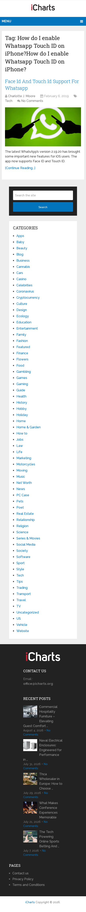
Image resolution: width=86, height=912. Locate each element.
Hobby (21, 409)
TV (18, 606)
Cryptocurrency (28, 297)
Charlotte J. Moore (21, 96)
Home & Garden (28, 427)
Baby (20, 242)
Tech (8, 101)
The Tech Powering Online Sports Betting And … (49, 839)
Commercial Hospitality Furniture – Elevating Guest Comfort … (40, 716)
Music (20, 477)
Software (23, 557)
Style (20, 569)
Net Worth (24, 483)
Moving (21, 470)
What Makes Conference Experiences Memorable (48, 810)
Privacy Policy (22, 879)
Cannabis (23, 267)
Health (21, 396)
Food (20, 365)
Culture (21, 304)
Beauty (21, 248)
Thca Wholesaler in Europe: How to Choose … (50, 781)
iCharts (30, 902)
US (18, 618)
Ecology (22, 316)
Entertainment (27, 328)
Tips (19, 581)
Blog (19, 254)
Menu (6, 21)
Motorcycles (25, 464)
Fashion (22, 341)
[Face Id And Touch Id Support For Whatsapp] (43, 126)
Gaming (22, 384)
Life (19, 452)
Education (23, 322)
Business (23, 260)
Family (21, 335)
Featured (23, 347)
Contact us (20, 873)
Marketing (23, 458)
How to (21, 433)
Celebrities (24, 285)
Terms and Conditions (28, 885)
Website (22, 631)
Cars (19, 273)
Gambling (23, 372)
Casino (21, 279)
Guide (20, 390)
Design (21, 310)
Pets (19, 501)
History (21, 402)
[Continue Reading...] (20, 168)
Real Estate (25, 514)
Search (42, 207)
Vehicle (21, 625)
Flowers (22, 359)
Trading (22, 588)
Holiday (22, 415)
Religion (22, 526)
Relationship (25, 520)
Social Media (25, 544)
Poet (20, 507)
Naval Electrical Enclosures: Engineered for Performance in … (42, 750)
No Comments (32, 101)
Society (22, 551)
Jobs (19, 439)
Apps (20, 236)
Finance (22, 353)
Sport (20, 563)
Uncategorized (27, 612)
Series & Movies (28, 538)
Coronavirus (25, 291)
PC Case (22, 495)
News (20, 489)
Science (22, 532)
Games (21, 378)
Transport (23, 594)
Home (21, 421)
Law (19, 446)
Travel (21, 600)
